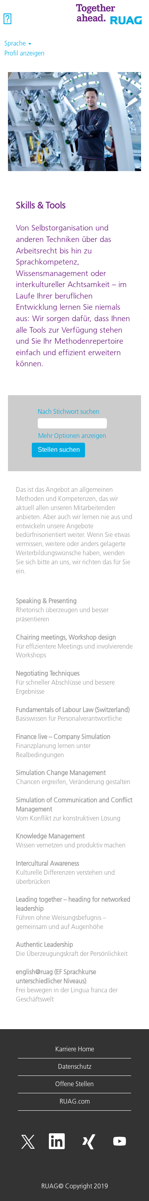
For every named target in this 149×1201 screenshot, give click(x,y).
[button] (25, 19)
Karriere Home (74, 1049)
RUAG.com (75, 1101)
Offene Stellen (74, 1084)
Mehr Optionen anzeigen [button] (72, 436)
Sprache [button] (15, 43)
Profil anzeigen (24, 53)
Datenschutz (74, 1066)
